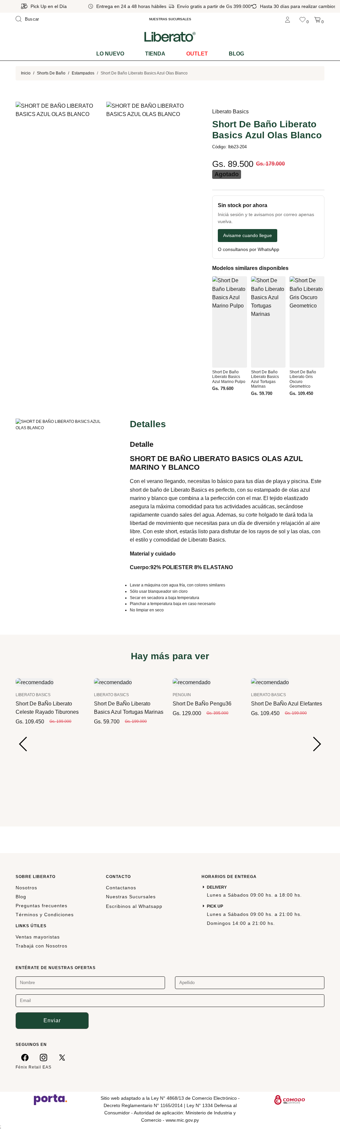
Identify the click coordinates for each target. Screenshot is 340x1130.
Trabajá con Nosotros (41, 945)
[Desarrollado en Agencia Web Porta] (50, 1099)
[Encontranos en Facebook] (25, 1057)
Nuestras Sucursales (131, 896)
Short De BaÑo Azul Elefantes (286, 703)
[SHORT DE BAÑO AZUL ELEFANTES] (270, 682)
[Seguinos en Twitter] (62, 1057)
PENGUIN (182, 694)
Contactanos (121, 887)
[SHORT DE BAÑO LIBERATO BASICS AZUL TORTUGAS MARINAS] (113, 682)
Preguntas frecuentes (41, 905)
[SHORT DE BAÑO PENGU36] (192, 682)
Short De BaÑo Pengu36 (202, 703)
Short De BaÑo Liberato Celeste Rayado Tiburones (47, 708)
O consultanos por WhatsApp (248, 249)
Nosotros (26, 887)
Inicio (26, 73)
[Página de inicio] (170, 36)
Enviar (52, 1020)
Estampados (83, 73)
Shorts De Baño (51, 73)
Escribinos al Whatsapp (134, 906)
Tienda (155, 54)
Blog (236, 54)
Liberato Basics (230, 111)
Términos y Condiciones (45, 914)
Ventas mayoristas (38, 937)
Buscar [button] (32, 19)
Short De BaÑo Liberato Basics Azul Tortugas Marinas (128, 708)
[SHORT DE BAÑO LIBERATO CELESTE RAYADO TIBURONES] (34, 682)
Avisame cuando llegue (247, 235)
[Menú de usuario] (288, 19)
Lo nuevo (110, 54)
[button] (23, 744)
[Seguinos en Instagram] (43, 1057)
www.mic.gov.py (182, 1120)
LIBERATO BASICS (33, 694)
